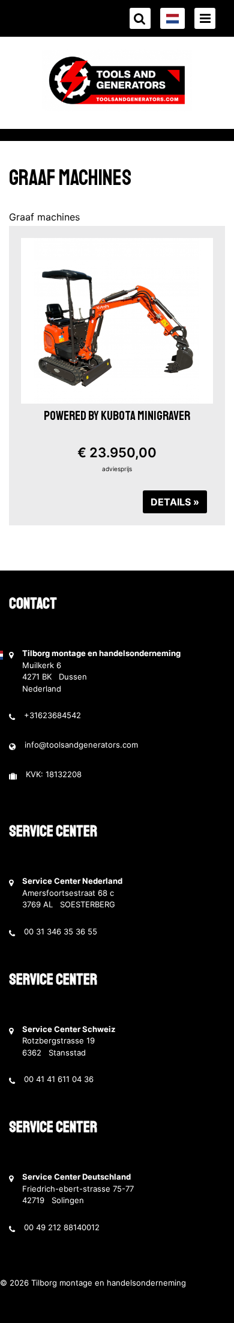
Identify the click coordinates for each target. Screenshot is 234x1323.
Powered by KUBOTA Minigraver (117, 416)
